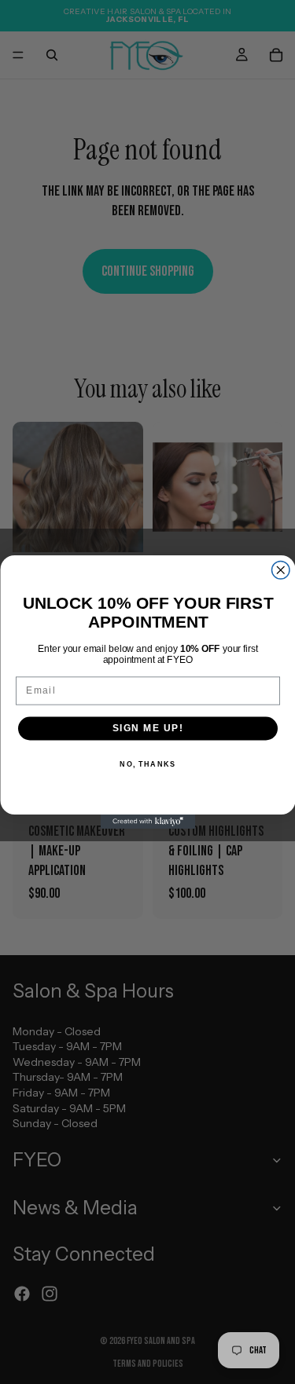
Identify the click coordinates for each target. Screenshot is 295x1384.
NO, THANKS (147, 764)
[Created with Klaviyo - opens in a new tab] (148, 822)
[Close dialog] (280, 571)
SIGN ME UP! (147, 728)
